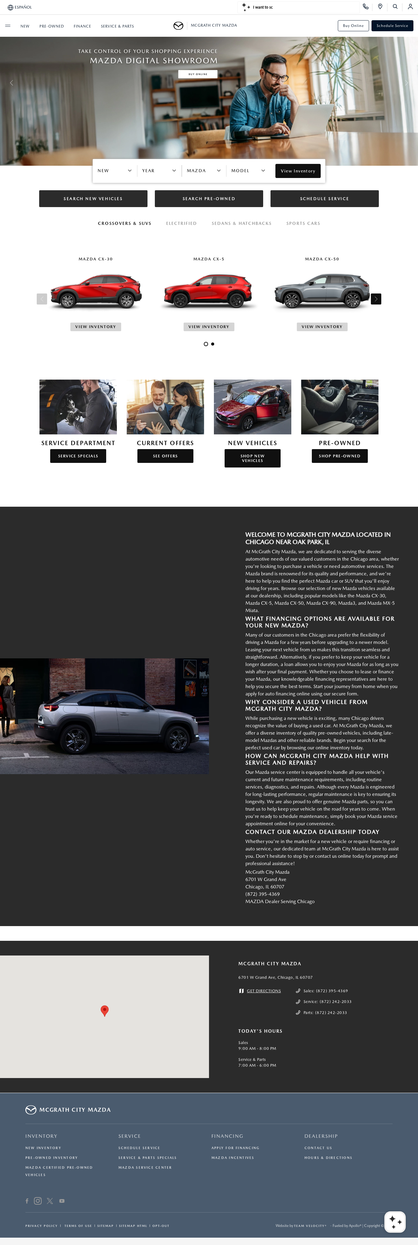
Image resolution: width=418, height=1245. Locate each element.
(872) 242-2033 (336, 1001)
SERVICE (129, 1136)
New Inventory (43, 1148)
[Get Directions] (382, 7)
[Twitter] (50, 1202)
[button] (105, 1011)
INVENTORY (41, 1136)
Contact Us (318, 1148)
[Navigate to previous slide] (4, 82)
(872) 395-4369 (332, 991)
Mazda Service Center (145, 1168)
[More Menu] (8, 26)
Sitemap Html (133, 1226)
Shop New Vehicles (253, 458)
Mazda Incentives (233, 1158)
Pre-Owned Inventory (51, 1158)
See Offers (165, 456)
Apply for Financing (235, 1148)
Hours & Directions (328, 1158)
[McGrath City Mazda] (180, 26)
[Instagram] (38, 1202)
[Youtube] (62, 1202)
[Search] (397, 7)
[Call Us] (367, 7)
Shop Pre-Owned (339, 456)
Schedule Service (392, 26)
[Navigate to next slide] (413, 82)
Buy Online (353, 26)
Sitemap (105, 1226)
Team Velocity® (310, 1226)
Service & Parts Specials (147, 1158)
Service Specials (78, 456)
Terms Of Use (77, 1226)
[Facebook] (27, 1202)
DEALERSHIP (321, 1136)
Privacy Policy (41, 1226)
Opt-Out (161, 1226)
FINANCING (227, 1136)
